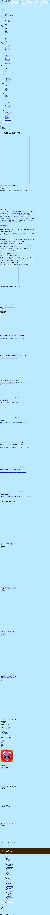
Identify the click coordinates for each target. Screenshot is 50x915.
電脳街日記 (5, 733)
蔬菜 (8, 870)
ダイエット (9, 879)
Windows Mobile (6, 129)
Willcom (1, 129)
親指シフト (5, 731)
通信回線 (2, 128)
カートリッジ (10, 883)
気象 (8, 875)
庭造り (8, 874)
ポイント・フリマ (11, 862)
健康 (6, 877)
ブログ (6, 857)
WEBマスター (6, 735)
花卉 (8, 873)
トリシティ (9, 859)
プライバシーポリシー (7, 851)
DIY (8, 858)
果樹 (8, 872)
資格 (8, 860)
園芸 (6, 869)
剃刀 (6, 882)
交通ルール (9, 868)
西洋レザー (9, 888)
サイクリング (10, 864)
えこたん (3, 763)
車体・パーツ (10, 867)
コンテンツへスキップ (5, 0)
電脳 (5, 128)
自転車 (6, 863)
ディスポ (9, 884)
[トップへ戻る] (0, 913)
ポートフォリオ (5, 850)
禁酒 (8, 881)
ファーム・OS (6, 727)
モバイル (5, 729)
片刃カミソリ (10, 887)
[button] (16, 185)
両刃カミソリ (10, 886)
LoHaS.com (4, 899)
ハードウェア (6, 728)
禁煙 (8, 878)
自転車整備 (9, 865)
